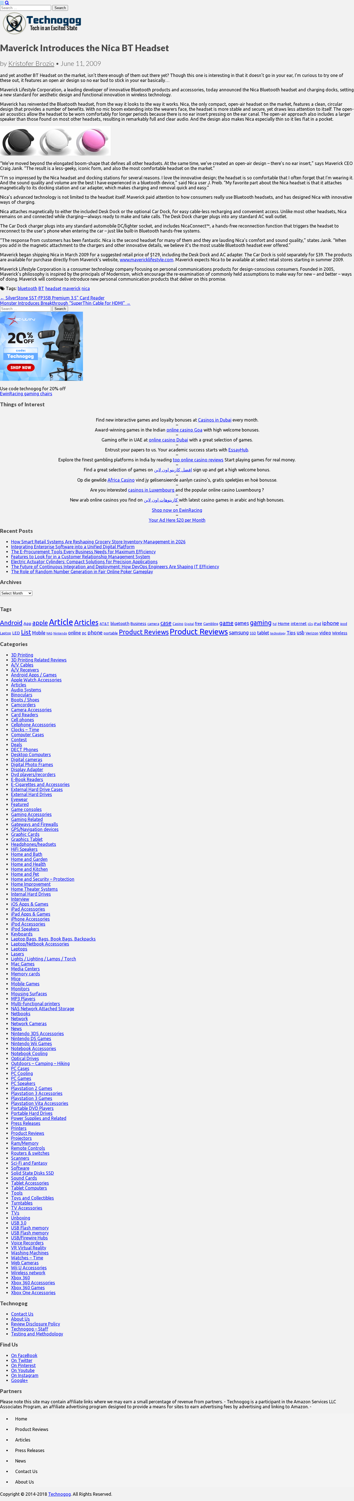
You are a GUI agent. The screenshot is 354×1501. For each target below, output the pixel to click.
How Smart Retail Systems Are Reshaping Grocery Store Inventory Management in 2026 (98, 541)
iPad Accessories (28, 908)
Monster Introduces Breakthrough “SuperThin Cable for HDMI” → (65, 303)
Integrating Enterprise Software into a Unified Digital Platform (73, 546)
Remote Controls (28, 1148)
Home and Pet (25, 874)
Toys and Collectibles (32, 1197)
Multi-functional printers (35, 1003)
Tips (291, 632)
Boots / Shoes (25, 699)
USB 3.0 (18, 1222)
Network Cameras (29, 1023)
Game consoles (26, 809)
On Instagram (24, 1375)
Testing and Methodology (37, 1333)
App (27, 623)
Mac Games (23, 963)
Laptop (5, 633)
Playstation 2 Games (31, 1088)
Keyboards (22, 933)
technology (277, 633)
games (242, 623)
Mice (15, 978)
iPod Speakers (25, 928)
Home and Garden (29, 859)
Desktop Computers (31, 754)
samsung (239, 632)
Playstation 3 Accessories (37, 1093)
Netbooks (20, 1013)
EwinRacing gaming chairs (26, 393)
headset (53, 288)
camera (153, 624)
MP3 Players (23, 998)
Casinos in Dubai (214, 419)
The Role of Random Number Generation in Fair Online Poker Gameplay (82, 571)
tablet (263, 632)
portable (111, 633)
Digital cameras (26, 759)
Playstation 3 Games (31, 1098)
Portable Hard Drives (32, 1113)
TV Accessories (26, 1207)
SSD (253, 633)
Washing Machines (30, 1252)
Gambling (210, 624)
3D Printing (22, 654)
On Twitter (21, 1360)
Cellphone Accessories (33, 724)
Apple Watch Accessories (36, 679)
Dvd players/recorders (33, 774)
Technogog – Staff (29, 1328)
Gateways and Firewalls (34, 824)
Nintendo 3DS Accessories (37, 1033)
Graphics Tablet (27, 839)
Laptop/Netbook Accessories (40, 943)
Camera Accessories (31, 709)
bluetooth (27, 288)
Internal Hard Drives (31, 894)
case (165, 623)
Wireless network (28, 1272)
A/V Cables (22, 664)
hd (275, 624)
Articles (86, 622)
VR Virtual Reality (28, 1247)
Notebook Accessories (33, 1048)
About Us (20, 1318)
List (26, 632)
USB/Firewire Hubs (29, 1237)
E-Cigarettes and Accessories (40, 784)
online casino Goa (184, 429)
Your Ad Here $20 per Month (177, 520)
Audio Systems (26, 689)
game (226, 623)
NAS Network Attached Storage (42, 1008)
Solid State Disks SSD (32, 1173)
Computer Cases (27, 734)
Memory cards (25, 973)
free (198, 623)
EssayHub (238, 449)
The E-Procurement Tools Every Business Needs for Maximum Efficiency (83, 551)
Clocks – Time (25, 729)
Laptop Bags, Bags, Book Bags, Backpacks (53, 938)
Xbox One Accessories (33, 1292)
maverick (71, 288)
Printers (19, 1128)
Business (138, 623)
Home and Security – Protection (42, 879)
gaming (261, 622)
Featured (20, 804)
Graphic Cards (25, 834)
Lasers (17, 953)
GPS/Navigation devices (35, 829)
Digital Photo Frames (32, 764)
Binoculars (21, 694)
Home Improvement (31, 884)
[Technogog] (42, 34)
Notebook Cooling (29, 1053)
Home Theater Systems (34, 889)
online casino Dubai (168, 439)
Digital (189, 624)
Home (284, 623)
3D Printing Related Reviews (39, 659)
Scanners (20, 1158)
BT (41, 288)
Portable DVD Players (32, 1108)
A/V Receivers (25, 669)
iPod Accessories (28, 923)
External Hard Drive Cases (37, 789)
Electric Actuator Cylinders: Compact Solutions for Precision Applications (84, 561)
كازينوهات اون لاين (161, 499)
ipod (343, 624)
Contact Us (22, 1313)
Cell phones (22, 719)
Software (20, 1168)
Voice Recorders (27, 1242)
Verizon (312, 633)
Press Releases (25, 1123)
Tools (17, 1192)
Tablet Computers (29, 1187)
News (16, 1028)
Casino (178, 624)
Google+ (19, 1380)
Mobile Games (25, 983)
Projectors (21, 1138)
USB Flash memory (30, 1227)
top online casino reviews (198, 459)
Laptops (19, 948)
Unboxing (20, 1217)
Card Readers (24, 714)
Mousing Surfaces (29, 993)
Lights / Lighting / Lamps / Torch (43, 958)
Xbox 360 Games (28, 1287)
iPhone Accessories (30, 918)
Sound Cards (24, 1178)
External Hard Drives (31, 794)
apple (40, 622)
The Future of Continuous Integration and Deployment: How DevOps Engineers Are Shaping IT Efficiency (115, 566)
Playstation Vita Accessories (39, 1103)
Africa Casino (121, 479)
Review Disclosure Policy (35, 1323)
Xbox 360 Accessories (33, 1282)
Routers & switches (30, 1153)
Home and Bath (26, 854)
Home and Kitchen (29, 869)
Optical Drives (25, 1058)
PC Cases (20, 1068)
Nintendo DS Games (31, 1038)
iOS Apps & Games (29, 903)
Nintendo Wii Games (31, 1043)
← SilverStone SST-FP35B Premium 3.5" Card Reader (52, 297)
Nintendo (60, 633)
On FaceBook (24, 1355)
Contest (19, 739)
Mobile (38, 632)
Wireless (339, 633)
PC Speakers (23, 1083)
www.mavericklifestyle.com (146, 259)
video (325, 632)
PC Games (21, 1078)
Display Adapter (27, 769)
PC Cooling (22, 1073)
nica (86, 288)
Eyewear (19, 799)
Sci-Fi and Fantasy (29, 1163)
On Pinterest (23, 1365)
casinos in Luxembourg (151, 489)
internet (299, 623)
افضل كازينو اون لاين (173, 469)
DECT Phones (24, 749)
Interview (20, 899)
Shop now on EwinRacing (177, 510)
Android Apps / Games (34, 674)
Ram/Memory (24, 1143)
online (74, 632)
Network (19, 1018)
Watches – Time (27, 1257)
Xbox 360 (20, 1277)
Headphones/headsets (33, 844)
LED (16, 633)
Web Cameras (25, 1262)
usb (300, 632)
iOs (310, 624)
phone (95, 632)
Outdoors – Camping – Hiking (40, 1063)
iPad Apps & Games (30, 913)
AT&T (104, 624)
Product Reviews (144, 631)
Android (11, 622)
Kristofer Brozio (31, 63)
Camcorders (23, 704)
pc (84, 633)
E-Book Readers (27, 779)
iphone (330, 623)
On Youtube (23, 1370)
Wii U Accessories (29, 1267)
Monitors (20, 988)
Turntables (22, 1202)
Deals (16, 744)
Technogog (59, 1494)
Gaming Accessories (31, 814)
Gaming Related (27, 819)
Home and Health (28, 864)
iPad (317, 624)
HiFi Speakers (24, 849)
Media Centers (25, 968)
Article (61, 622)
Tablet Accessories (30, 1182)
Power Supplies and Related (38, 1118)
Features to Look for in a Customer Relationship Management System (80, 556)
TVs (15, 1212)
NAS (49, 633)
